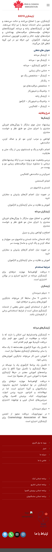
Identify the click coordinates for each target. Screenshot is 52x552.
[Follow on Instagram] (23, 534)
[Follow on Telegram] (5, 534)
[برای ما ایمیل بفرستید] (17, 534)
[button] (48, 5)
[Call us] (11, 534)
